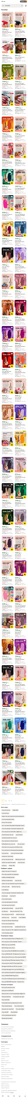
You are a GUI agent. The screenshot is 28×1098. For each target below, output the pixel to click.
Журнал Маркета (5, 1087)
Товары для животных (6, 1072)
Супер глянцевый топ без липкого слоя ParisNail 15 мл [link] (20, 110)
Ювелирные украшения (6, 1078)
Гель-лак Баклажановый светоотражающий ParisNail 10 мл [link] (6, 685)
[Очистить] (22, 6)
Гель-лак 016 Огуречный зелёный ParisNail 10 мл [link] (7, 84)
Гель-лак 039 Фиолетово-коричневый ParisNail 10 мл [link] (20, 632)
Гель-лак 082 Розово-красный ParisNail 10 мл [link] (7, 162)
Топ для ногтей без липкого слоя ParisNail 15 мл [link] (7, 110)
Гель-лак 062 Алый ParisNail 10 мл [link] (6, 372)
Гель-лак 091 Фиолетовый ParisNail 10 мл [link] (7, 346)
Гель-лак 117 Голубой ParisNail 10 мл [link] (20, 136)
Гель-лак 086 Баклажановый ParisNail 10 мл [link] (18, 580)
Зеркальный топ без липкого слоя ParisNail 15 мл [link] (7, 58)
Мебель (3, 1046)
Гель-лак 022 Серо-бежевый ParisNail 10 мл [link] (20, 84)
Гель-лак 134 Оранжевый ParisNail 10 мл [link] (20, 162)
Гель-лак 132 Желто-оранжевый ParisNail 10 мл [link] (20, 450)
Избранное (14, 1096)
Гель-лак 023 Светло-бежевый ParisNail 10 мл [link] (7, 424)
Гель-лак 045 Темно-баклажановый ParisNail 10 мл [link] (7, 477)
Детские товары (5, 1076)
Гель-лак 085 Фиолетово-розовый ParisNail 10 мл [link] (20, 346)
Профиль (25, 1096)
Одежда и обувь (5, 1054)
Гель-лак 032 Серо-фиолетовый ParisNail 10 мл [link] (20, 529)
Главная (3, 1096)
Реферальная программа (7, 1038)
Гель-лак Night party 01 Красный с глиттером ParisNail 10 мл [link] (20, 58)
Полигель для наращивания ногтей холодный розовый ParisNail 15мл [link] (20, 477)
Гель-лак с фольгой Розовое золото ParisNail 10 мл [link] (6, 790)
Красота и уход (4, 1060)
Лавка (8, 1096)
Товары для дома (5, 1056)
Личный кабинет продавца (7, 1026)
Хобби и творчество (6, 1062)
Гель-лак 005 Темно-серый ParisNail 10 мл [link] (20, 32)
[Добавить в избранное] (12, 13)
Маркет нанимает (5, 1085)
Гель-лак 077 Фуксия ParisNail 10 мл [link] (7, 215)
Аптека (3, 1058)
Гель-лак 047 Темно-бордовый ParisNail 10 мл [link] (7, 659)
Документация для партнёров (8, 1030)
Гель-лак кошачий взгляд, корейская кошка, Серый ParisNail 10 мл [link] (19, 790)
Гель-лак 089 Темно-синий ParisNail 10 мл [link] (20, 763)
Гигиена (3, 1050)
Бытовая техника (5, 1048)
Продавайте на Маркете (7, 1028)
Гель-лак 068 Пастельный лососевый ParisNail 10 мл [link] (20, 398)
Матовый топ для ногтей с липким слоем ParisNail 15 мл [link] (7, 632)
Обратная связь (5, 1083)
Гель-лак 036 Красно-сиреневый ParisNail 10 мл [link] (20, 215)
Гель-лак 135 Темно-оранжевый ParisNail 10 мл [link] (7, 136)
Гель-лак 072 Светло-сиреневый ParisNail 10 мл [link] (7, 580)
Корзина (19, 1096)
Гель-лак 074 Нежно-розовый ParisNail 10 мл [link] (7, 606)
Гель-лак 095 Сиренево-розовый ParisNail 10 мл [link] (19, 659)
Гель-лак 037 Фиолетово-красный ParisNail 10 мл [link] (20, 293)
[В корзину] (12, 26)
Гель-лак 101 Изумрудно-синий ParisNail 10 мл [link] (6, 189)
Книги (2, 1066)
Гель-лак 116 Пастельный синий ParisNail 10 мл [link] (6, 293)
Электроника (4, 1052)
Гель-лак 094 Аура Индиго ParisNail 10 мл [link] (20, 267)
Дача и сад (3, 1064)
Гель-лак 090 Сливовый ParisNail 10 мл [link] (7, 555)
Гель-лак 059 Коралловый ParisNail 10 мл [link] (20, 372)
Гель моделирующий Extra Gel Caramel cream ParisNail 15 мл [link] (20, 189)
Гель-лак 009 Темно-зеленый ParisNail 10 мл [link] (7, 529)
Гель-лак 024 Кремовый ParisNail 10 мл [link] (20, 711)
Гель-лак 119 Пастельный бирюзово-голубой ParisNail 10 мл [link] (19, 555)
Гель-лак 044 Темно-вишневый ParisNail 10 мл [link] (20, 319)
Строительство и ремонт (7, 1074)
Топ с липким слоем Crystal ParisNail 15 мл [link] (7, 450)
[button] (26, 6)
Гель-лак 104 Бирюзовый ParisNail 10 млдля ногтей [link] (7, 737)
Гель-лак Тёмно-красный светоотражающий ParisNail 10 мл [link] (6, 267)
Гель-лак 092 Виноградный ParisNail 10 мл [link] (7, 711)
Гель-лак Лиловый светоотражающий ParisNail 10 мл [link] (6, 763)
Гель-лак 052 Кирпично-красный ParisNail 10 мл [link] (6, 319)
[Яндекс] (12, 1092)
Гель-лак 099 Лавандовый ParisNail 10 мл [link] (20, 424)
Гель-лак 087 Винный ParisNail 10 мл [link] (7, 241)
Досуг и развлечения (6, 1044)
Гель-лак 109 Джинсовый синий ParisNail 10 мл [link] (19, 241)
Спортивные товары (6, 1070)
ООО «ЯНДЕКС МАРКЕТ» (11, 1090)
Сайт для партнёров (6, 1032)
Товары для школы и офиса (7, 1068)
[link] (6, 810)
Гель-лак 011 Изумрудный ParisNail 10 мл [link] (20, 503)
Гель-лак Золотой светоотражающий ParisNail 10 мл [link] (6, 503)
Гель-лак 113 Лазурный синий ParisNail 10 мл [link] (20, 606)
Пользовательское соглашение (8, 1081)
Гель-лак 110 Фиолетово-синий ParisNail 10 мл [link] (19, 737)
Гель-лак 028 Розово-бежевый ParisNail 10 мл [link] (20, 685)
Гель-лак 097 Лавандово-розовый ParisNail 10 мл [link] (7, 398)
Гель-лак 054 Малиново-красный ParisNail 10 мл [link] (6, 32)
